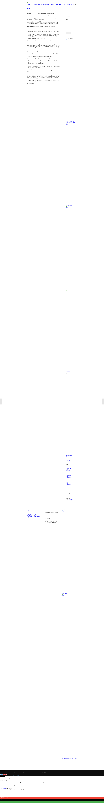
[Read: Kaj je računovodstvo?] (67, 124)
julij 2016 (67, 478)
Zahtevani (2, 783)
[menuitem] (31, 4)
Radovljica (54, 522)
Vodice (56, 520)
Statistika (5, 783)
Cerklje (50, 520)
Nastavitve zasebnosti (10, 775)
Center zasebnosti (3, 775)
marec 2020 (68, 470)
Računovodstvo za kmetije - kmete (33, 517)
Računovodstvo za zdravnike (32, 515)
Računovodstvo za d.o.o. (31, 511)
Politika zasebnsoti (16, 783)
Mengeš (49, 521)
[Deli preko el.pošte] (28, 90)
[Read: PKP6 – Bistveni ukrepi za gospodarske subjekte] (67, 291)
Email (67, 19)
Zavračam (5, 774)
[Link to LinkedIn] (74, 1)
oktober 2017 (68, 474)
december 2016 (68, 476)
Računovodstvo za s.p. (31, 510)
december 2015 (68, 483)
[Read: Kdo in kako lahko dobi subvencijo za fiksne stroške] (67, 207)
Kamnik (52, 521)
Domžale (55, 521)
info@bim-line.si (71, 499)
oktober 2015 (68, 485)
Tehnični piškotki (3, 788)
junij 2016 (67, 479)
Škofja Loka (48, 523)
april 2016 (67, 482)
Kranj (46, 520)
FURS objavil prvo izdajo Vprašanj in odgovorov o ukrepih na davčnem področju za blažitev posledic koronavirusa (71, 458)
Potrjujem (1, 774)
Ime (67, 23)
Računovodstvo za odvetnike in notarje (33, 516)
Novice (28, 8)
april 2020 (67, 469)
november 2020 (68, 468)
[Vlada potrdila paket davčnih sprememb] (1, 401)
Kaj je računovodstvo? (69, 205)
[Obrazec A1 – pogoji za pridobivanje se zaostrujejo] (103, 401)
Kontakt (70, 0)
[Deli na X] (28, 86)
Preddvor (53, 520)
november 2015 (68, 484)
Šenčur (48, 520)
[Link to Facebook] (72, 1)
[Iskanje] (76, 4)
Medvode (52, 523)
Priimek (67, 28)
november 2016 (68, 477)
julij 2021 (67, 465)
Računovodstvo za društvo (31, 513)
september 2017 (68, 475)
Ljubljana (48, 522)
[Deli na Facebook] (28, 84)
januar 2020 (68, 471)
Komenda (46, 521)
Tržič (45, 523)
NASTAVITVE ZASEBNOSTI (66, 763)
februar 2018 (68, 472)
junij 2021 (67, 467)
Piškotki (20, 783)
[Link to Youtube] (76, 1)
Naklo (51, 522)
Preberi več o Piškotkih (17, 775)
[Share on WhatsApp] (28, 87)
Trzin (45, 522)
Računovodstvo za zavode (31, 514)
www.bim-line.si (70, 500)
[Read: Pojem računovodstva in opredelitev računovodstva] (67, 40)
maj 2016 (67, 481)
